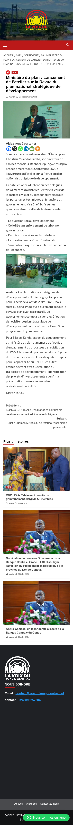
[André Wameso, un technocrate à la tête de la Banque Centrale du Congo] (36, 603)
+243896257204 (29, 700)
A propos (31, 803)
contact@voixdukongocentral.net (40, 693)
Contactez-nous (49, 803)
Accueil (18, 803)
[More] (37, 148)
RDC (15, 73)
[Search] (67, 45)
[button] (6, 44)
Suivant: (37, 423)
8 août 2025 (22, 503)
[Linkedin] (26, 148)
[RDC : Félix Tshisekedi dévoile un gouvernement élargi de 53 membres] (36, 469)
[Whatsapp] (20, 148)
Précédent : (34, 410)
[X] (14, 148)
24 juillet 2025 (23, 574)
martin (12, 96)
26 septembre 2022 (28, 96)
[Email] (31, 148)
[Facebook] (8, 148)
